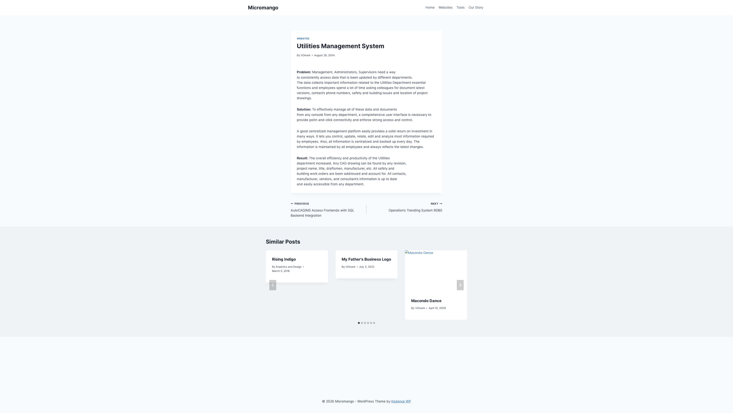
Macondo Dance (426, 300)
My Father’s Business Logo (366, 259)
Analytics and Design (289, 266)
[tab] (359, 323)
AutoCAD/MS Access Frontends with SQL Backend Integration (322, 209)
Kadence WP (401, 401)
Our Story (476, 7)
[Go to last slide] (272, 285)
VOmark (305, 55)
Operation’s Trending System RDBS (415, 207)
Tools (460, 7)
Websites (445, 7)
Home (430, 7)
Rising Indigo (284, 259)
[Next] (460, 285)
